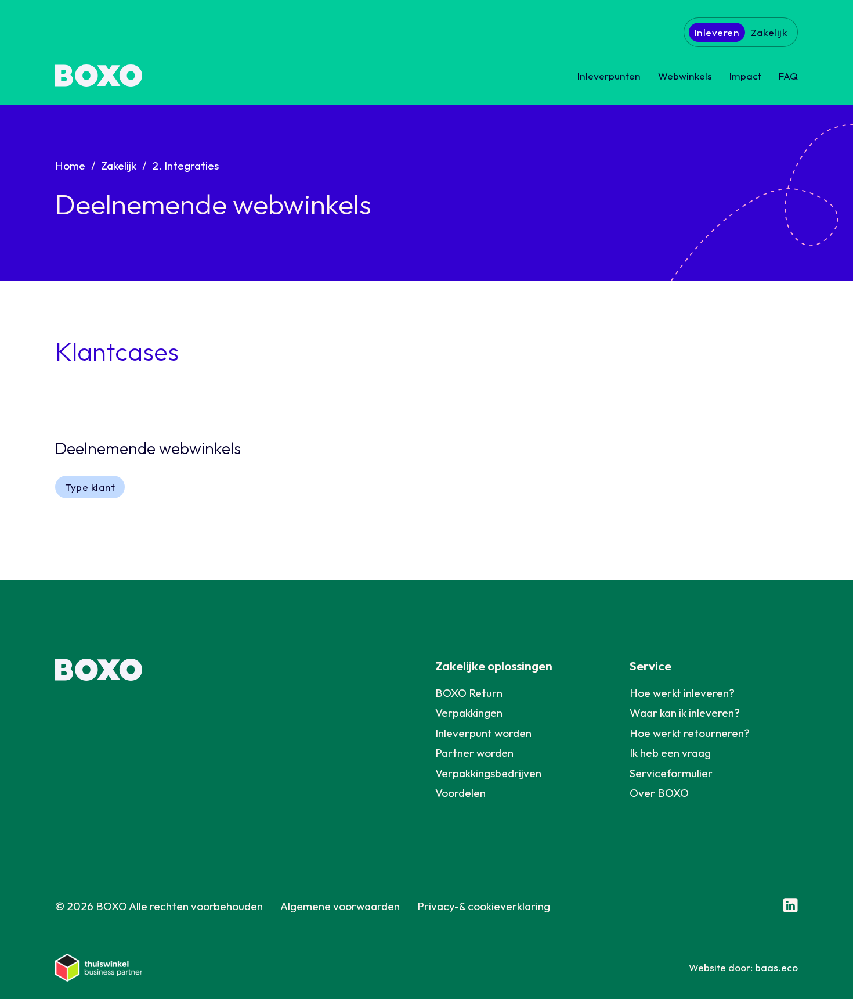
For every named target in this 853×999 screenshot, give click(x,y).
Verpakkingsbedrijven (488, 773)
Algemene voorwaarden (340, 906)
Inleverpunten (609, 76)
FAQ (788, 76)
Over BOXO (659, 793)
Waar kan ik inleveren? (685, 713)
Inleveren (717, 32)
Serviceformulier (671, 773)
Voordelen (460, 793)
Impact (745, 76)
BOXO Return (469, 693)
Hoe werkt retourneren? (690, 733)
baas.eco (776, 967)
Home (70, 166)
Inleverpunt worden (483, 733)
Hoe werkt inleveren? (682, 693)
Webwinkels (685, 76)
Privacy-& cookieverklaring (483, 906)
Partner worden (474, 753)
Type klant (90, 487)
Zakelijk (769, 32)
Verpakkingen (469, 713)
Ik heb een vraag (670, 753)
